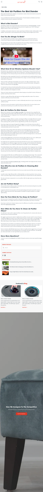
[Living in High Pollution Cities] (5, 273)
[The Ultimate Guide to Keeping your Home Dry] (5, 268)
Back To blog (4, 7)
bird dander (33, 25)
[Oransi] (21, 1)
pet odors (16, 84)
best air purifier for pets (15, 161)
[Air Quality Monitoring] (5, 263)
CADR (8, 137)
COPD (18, 40)
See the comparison (21, 413)
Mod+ (23, 124)
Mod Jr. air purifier (20, 112)
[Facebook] (2, 255)
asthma (3, 119)
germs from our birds (10, 204)
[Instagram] (5, 255)
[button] (1, 1)
